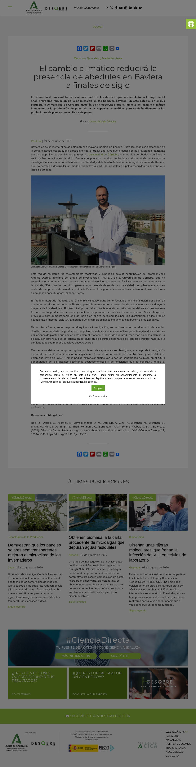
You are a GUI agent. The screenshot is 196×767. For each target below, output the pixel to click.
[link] (191, 24)
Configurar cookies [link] (98, 396)
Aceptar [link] (98, 388)
